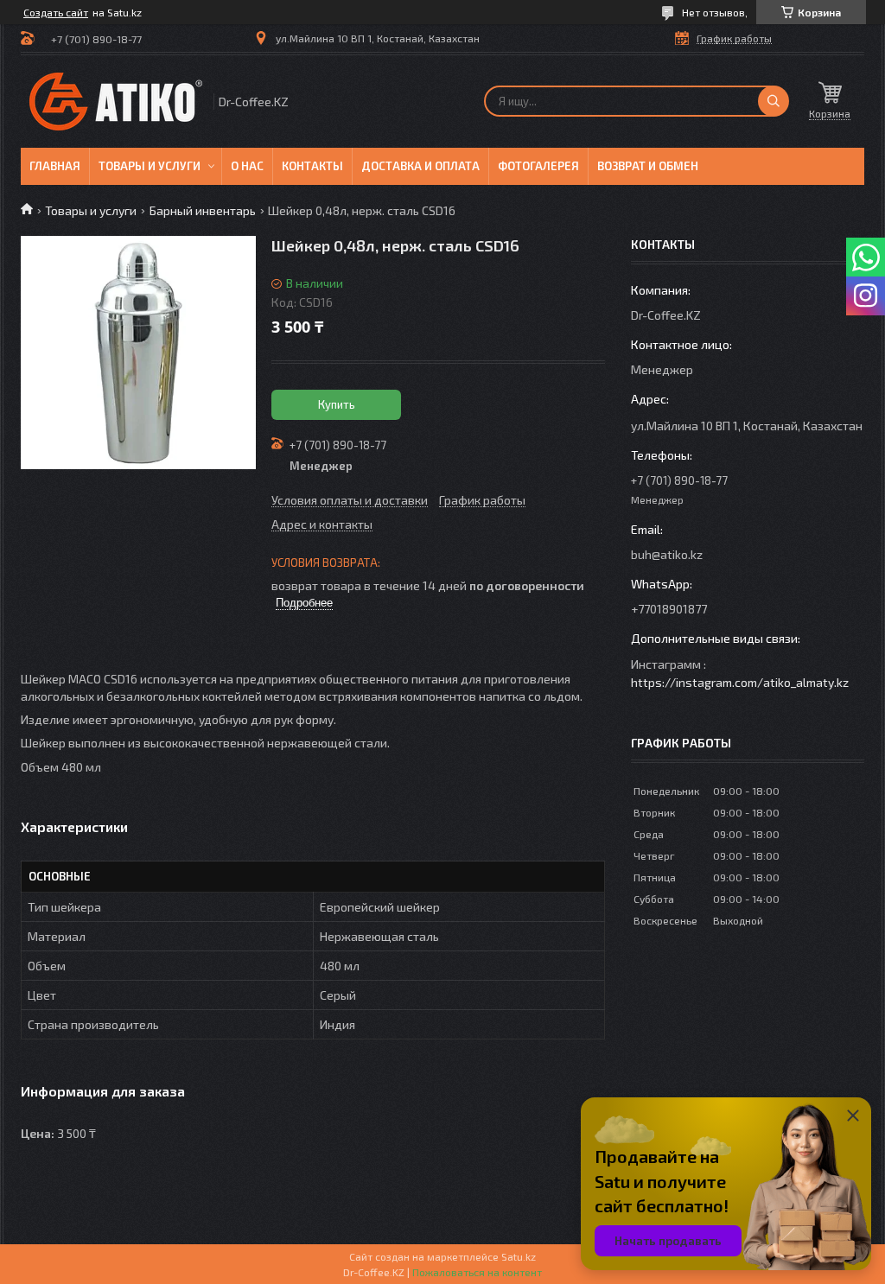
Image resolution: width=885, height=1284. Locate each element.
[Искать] (773, 101)
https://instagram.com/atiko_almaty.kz (740, 682)
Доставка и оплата (420, 166)
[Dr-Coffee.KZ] (115, 101)
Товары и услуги (150, 166)
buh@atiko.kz (667, 554)
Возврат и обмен (647, 166)
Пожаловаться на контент (477, 1272)
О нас (247, 166)
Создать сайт (55, 12)
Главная (54, 166)
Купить (336, 404)
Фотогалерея (538, 166)
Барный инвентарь (203, 210)
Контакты (312, 166)
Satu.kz (518, 1256)
